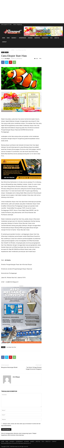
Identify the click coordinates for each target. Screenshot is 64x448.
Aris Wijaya (7, 58)
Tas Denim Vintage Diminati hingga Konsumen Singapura (34, 368)
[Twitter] (6, 62)
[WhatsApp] (14, 62)
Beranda (3, 50)
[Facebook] (2, 62)
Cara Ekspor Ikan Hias (11, 347)
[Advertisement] (32, 11)
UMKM (12, 50)
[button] (61, 46)
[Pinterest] (10, 62)
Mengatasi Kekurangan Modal (9, 367)
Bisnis (8, 50)
